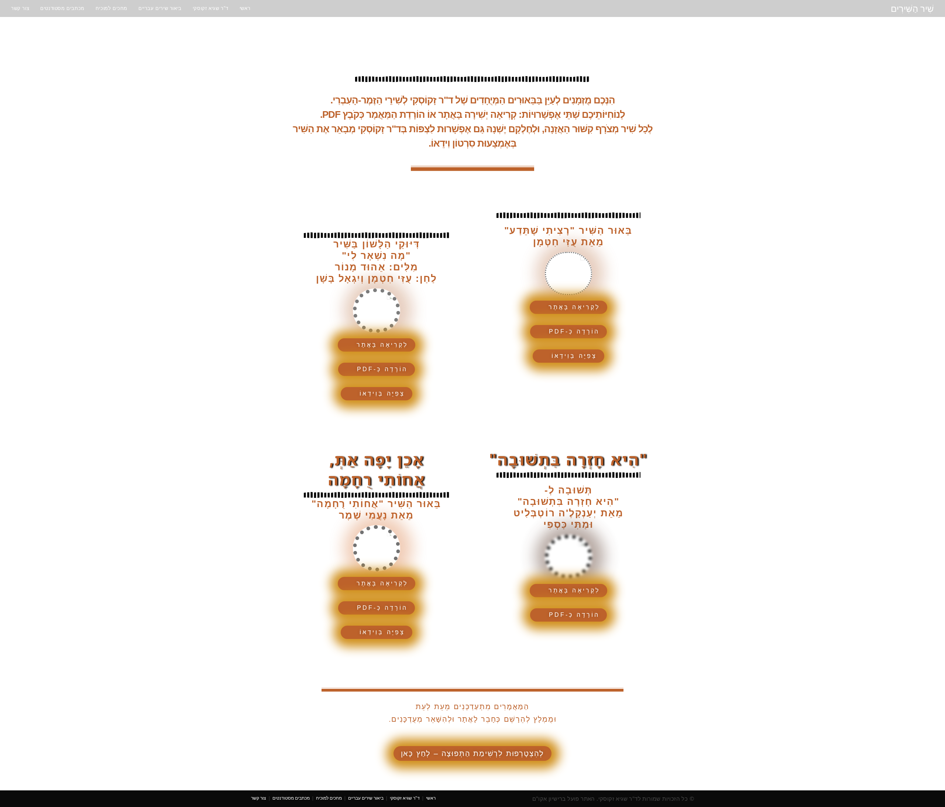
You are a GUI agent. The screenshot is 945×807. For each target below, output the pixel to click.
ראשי (431, 798)
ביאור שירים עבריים (366, 798)
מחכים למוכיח (329, 798)
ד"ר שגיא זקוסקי (405, 798)
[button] (568, 307)
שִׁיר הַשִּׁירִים (912, 8)
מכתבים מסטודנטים (291, 798)
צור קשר (258, 798)
